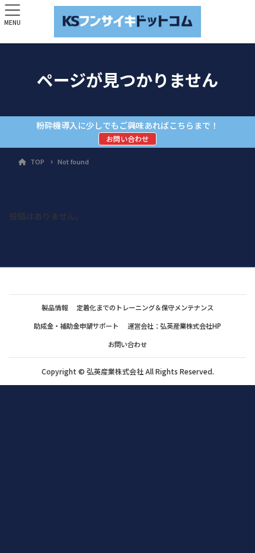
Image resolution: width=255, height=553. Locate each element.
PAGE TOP (236, 525)
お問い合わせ (127, 139)
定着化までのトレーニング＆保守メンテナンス (144, 307)
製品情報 (55, 307)
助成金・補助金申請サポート (76, 325)
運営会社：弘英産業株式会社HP (174, 325)
